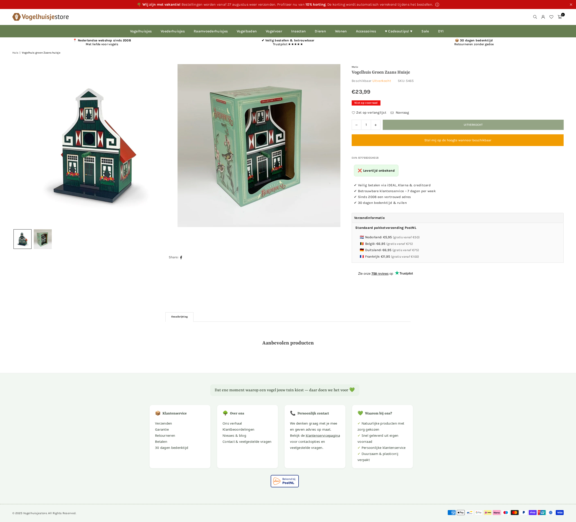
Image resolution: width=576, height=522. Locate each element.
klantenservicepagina (323, 435)
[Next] (331, 145)
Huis (15, 52)
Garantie (162, 429)
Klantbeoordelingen (238, 429)
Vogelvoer (274, 31)
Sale (425, 31)
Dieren (320, 31)
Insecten (298, 31)
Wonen (341, 31)
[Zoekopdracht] (535, 17)
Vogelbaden (247, 31)
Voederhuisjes (173, 31)
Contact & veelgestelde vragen (247, 441)
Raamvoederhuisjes (211, 31)
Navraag (402, 112)
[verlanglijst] (551, 17)
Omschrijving (179, 316)
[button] (560, 17)
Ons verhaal (232, 423)
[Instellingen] (543, 17)
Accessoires (366, 31)
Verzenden (163, 423)
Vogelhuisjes (141, 31)
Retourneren (165, 435)
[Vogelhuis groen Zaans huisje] (43, 239)
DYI (441, 31)
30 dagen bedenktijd (171, 447)
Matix (355, 66)
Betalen (161, 441)
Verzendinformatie (369, 218)
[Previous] (21, 145)
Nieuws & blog (234, 435)
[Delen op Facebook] (181, 257)
